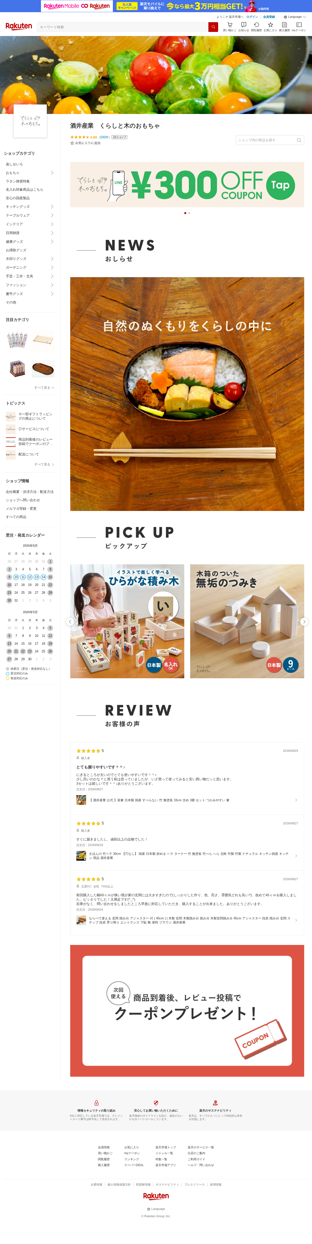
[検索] (213, 27)
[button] (295, 17)
